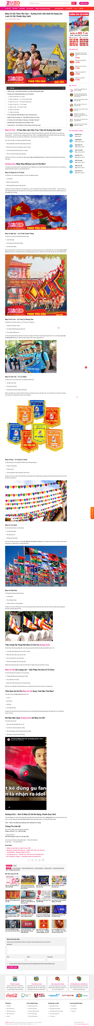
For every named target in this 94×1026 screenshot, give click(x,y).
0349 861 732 (78, 155)
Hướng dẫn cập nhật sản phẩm (56, 1011)
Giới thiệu (14, 8)
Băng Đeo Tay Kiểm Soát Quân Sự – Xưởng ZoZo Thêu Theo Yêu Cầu (26, 850)
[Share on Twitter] (32, 860)
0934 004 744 (78, 171)
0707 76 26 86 (78, 150)
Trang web (50, 957)
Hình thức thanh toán (32, 1008)
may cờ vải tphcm (39, 868)
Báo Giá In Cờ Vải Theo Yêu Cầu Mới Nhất (81, 120)
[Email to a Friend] (36, 860)
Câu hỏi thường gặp (32, 1013)
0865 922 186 (78, 165)
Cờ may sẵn (30, 8)
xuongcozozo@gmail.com (83, 1024)
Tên (8, 957)
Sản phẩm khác (59, 8)
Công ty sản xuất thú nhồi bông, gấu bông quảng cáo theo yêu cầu (80, 95)
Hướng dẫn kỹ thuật (54, 1006)
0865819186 (78, 134)
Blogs (75, 8)
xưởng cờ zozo (48, 868)
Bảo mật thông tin (10, 1013)
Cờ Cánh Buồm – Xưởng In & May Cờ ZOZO (18, 852)
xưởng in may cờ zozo (14, 870)
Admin (18, 19)
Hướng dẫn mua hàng (32, 1006)
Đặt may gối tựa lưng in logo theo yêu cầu (81, 100)
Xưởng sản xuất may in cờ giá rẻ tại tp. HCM (18, 848)
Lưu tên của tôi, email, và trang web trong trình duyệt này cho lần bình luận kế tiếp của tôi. (32, 963)
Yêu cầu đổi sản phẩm (33, 1016)
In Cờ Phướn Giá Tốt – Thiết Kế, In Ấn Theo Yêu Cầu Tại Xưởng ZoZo (25, 854)
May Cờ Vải (10, 130)
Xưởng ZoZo (10, 164)
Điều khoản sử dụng (11, 1011)
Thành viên (73, 1011)
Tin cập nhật (52, 1016)
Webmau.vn (34, 1024)
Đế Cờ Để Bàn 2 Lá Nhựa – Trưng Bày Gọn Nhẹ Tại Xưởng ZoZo (24, 856)
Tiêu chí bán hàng (10, 1008)
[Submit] (74, 3)
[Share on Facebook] (29, 860)
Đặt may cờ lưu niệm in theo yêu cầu (81, 109)
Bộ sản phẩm (74, 1008)
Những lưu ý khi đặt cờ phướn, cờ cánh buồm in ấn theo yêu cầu (80, 115)
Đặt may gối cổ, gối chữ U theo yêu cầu (80, 105)
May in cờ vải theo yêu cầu (43, 8)
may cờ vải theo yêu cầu (27, 868)
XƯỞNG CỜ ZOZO (9, 1022)
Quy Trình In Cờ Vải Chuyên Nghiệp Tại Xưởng (80, 124)
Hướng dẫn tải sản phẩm (55, 1008)
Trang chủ (8, 8)
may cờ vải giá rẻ (16, 868)
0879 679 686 (78, 160)
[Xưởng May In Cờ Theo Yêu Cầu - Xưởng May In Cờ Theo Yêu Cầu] (16, 3)
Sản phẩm (22, 8)
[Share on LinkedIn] (43, 860)
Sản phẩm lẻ (73, 1006)
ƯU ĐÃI (68, 8)
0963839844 (78, 139)
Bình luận (10, 944)
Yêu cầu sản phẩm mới (54, 1013)
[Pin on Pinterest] (39, 860)
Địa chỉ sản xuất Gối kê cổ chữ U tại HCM (80, 89)
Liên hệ (81, 8)
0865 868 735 (78, 145)
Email (28, 957)
